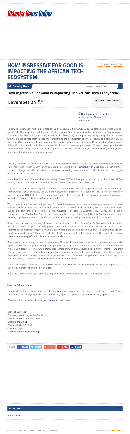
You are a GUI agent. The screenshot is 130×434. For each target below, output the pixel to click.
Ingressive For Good (57, 135)
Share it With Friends (109, 101)
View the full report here (19, 285)
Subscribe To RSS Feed (111, 66)
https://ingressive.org (44, 300)
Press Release (14, 415)
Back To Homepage (113, 64)
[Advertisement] (98, 32)
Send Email (21, 322)
